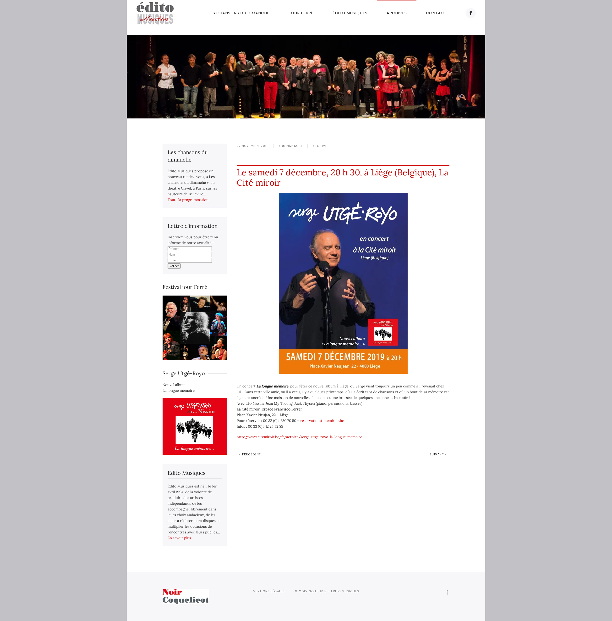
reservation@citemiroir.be (322, 420)
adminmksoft (291, 146)
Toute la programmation (188, 199)
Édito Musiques (350, 13)
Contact (436, 13)
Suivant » (438, 454)
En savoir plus (179, 538)
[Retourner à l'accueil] (155, 13)
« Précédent (250, 454)
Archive (319, 146)
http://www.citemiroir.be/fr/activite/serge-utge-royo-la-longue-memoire (299, 437)
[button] (447, 593)
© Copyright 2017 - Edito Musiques (327, 591)
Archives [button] (397, 13)
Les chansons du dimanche (238, 13)
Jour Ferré (301, 13)
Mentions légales (269, 591)
